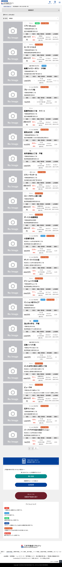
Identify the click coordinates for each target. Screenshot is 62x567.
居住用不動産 (43, 551)
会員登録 (31, 485)
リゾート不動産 (36, 551)
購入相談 (31, 476)
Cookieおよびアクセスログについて (22, 558)
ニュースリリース (20, 556)
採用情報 (11, 556)
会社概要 (5, 556)
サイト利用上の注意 (44, 558)
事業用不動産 (16, 551)
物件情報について (29, 556)
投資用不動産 (9, 551)
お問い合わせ (35, 558)
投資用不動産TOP (7, 6)
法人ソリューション (57, 551)
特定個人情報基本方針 (53, 556)
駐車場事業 (50, 551)
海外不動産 (29, 551)
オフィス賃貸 (23, 551)
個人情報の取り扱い (41, 556)
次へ (36, 448)
